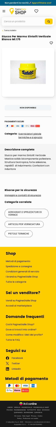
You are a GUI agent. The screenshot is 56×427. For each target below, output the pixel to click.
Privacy (33, 416)
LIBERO (10, 407)
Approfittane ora (41, 2)
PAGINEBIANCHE (20, 410)
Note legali (26, 416)
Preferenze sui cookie (30, 418)
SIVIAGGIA (46, 410)
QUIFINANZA (18, 412)
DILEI (39, 410)
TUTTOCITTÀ (31, 410)
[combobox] (28, 21)
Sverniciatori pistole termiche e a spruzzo (30, 135)
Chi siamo (17, 416)
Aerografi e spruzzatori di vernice (25, 213)
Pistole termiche (18, 233)
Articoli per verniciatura (24, 224)
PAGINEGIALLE (27, 407)
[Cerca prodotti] (49, 21)
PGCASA (10, 410)
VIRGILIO (17, 407)
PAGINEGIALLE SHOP (41, 407)
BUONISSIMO (28, 412)
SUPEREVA (38, 412)
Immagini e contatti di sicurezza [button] (23, 195)
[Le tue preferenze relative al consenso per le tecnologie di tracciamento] (51, 422)
